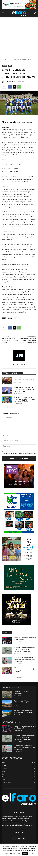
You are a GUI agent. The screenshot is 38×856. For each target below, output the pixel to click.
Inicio (3, 59)
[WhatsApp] (19, 87)
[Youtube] (24, 838)
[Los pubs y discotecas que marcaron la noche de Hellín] (7, 640)
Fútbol (9, 65)
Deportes (8, 59)
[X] (14, 87)
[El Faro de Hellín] (3, 82)
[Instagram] (19, 838)
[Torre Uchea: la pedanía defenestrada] (7, 694)
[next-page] (6, 407)
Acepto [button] (25, 853)
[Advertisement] (19, 36)
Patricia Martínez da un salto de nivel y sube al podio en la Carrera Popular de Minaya (24, 389)
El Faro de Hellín (10, 81)
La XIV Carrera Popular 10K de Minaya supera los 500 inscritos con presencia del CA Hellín (24, 399)
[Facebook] (10, 87)
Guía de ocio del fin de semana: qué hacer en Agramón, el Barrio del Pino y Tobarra (25, 669)
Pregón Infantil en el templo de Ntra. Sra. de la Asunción (10, 340)
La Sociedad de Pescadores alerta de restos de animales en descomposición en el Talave (24, 649)
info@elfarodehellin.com (16, 825)
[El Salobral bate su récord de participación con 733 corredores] (7, 380)
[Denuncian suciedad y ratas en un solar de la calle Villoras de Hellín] (7, 713)
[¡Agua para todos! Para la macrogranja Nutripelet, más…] (7, 703)
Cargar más (18, 677)
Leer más (31, 853)
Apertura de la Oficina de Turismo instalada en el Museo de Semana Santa (28, 340)
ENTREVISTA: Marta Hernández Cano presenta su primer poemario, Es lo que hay (24, 659)
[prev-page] (3, 407)
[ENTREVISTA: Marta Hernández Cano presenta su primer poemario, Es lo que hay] (7, 660)
